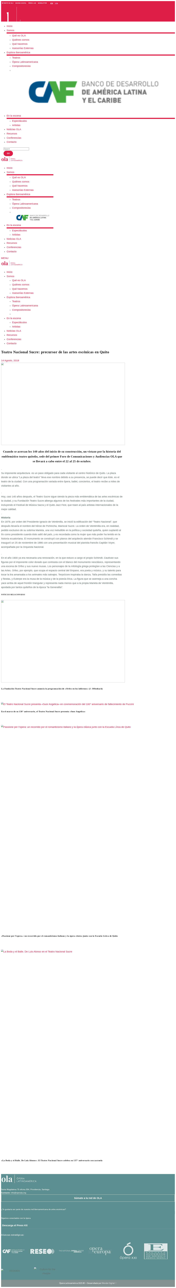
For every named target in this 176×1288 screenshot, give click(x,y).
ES (51, 3)
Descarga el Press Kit (15, 1225)
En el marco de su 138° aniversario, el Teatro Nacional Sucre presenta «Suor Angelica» (43, 711)
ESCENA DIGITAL (20, 3)
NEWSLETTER (42, 3)
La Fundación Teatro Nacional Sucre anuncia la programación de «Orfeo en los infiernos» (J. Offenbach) (52, 689)
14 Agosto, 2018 (10, 360)
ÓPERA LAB (32, 3)
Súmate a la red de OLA (88, 1198)
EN (56, 3)
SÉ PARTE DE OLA (7, 3)
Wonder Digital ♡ (109, 1283)
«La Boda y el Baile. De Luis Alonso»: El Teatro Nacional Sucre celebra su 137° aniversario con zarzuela (52, 1160)
